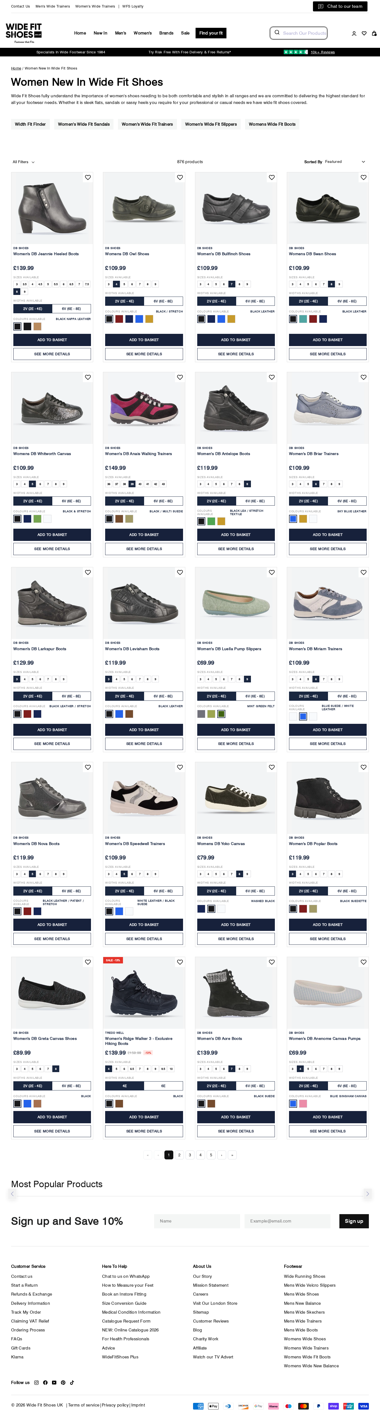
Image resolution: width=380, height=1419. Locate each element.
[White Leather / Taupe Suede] (129, 911)
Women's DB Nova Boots (36, 843)
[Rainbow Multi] (37, 1104)
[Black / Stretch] (109, 319)
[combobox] (298, 33)
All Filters (21, 162)
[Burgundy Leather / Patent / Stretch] (27, 911)
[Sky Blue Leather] (293, 519)
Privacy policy (115, 1405)
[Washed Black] (211, 909)
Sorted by (313, 162)
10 (171, 1068)
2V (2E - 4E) (33, 309)
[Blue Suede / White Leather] (303, 716)
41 (147, 484)
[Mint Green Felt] (221, 714)
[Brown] (119, 1104)
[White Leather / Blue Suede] (119, 911)
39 (132, 484)
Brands (166, 33)
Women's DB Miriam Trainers (315, 649)
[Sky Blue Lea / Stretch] (139, 319)
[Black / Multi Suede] (109, 519)
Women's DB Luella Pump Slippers (229, 649)
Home (80, 33)
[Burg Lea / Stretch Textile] (211, 521)
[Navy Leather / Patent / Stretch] (37, 911)
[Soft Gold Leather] (231, 319)
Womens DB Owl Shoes (127, 254)
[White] (47, 519)
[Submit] (276, 33)
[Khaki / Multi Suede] (129, 519)
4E (125, 1086)
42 (155, 484)
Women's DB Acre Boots (219, 1038)
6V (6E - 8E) (71, 309)
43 (163, 484)
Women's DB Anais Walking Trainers (138, 453)
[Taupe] (37, 519)
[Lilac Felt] (211, 714)
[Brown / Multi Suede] (119, 519)
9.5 (163, 1068)
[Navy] (27, 519)
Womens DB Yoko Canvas (221, 843)
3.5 (25, 284)
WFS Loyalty (132, 6)
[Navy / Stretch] (129, 319)
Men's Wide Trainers (53, 6)
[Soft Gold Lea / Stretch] (149, 319)
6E (163, 1086)
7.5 (87, 284)
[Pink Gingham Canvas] (303, 1104)
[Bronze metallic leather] (303, 319)
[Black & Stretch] (17, 519)
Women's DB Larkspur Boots (39, 649)
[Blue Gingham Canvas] (293, 1104)
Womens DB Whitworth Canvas (42, 453)
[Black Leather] (201, 319)
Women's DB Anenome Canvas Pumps (325, 1038)
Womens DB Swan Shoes (312, 254)
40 (140, 484)
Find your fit (211, 33)
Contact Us (20, 6)
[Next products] (367, 1193)
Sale (185, 33)
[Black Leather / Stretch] (17, 714)
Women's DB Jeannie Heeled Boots (46, 254)
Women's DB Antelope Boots (223, 453)
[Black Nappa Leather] (17, 326)
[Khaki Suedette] (313, 909)
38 (124, 484)
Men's (120, 33)
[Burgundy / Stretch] (119, 319)
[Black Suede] (201, 1104)
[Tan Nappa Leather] (37, 326)
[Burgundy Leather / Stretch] (27, 714)
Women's (143, 33)
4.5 (40, 284)
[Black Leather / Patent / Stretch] (17, 911)
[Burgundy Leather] (313, 319)
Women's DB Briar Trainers (314, 453)
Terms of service (84, 1405)
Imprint (138, 1405)
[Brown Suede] (211, 1104)
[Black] (17, 1104)
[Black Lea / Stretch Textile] (201, 521)
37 (116, 484)
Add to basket (52, 339)
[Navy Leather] (211, 319)
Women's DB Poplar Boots (313, 843)
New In (100, 33)
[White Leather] (313, 519)
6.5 (71, 284)
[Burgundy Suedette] (303, 909)
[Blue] (27, 1104)
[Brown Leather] (129, 714)
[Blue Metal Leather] (119, 714)
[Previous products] (12, 1193)
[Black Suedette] (293, 909)
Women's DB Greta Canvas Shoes (45, 1038)
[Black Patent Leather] (27, 326)
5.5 (56, 284)
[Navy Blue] (201, 909)
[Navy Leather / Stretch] (37, 714)
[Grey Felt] (201, 714)
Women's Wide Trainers (95, 6)
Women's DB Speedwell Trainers (135, 843)
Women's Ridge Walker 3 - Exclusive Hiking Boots (138, 1041)
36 (108, 484)
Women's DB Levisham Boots (132, 649)
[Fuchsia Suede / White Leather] (313, 716)
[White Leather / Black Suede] (109, 911)
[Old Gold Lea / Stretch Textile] (221, 521)
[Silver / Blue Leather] (221, 319)
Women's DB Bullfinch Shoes (224, 254)
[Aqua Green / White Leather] (293, 716)
